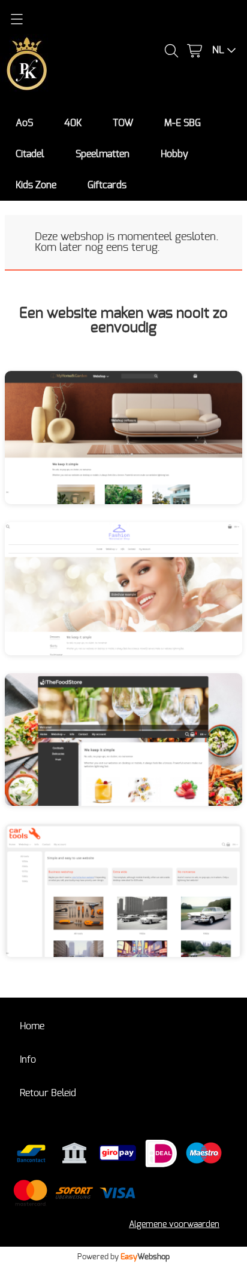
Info (28, 1059)
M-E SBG (182, 123)
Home (32, 1026)
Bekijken (90, 445)
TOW (123, 123)
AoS (24, 123)
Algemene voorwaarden (174, 1224)
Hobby (174, 154)
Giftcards (107, 185)
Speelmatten (102, 154)
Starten (157, 445)
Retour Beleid (48, 1093)
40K (73, 123)
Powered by (123, 1257)
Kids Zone (36, 185)
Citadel (30, 154)
